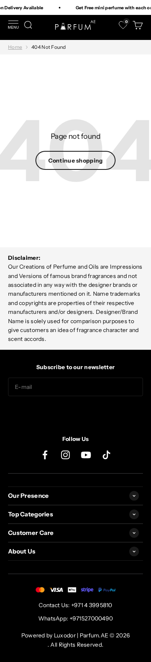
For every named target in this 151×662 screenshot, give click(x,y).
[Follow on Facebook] (44, 454)
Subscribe (75, 412)
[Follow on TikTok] (106, 454)
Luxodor (65, 635)
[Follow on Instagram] (65, 454)
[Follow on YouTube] (86, 454)
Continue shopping (75, 160)
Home (15, 47)
